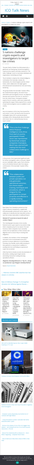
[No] (32, 460)
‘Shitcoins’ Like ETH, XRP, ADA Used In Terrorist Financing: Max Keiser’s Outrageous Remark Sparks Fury (27, 305)
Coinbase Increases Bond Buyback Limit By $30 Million (16, 376)
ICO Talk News (17, 10)
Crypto (8, 22)
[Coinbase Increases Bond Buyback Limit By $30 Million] (17, 351)
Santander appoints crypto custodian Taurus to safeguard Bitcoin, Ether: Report (5, 305)
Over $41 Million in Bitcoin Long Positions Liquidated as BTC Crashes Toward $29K (16, 305)
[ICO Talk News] (3, 16)
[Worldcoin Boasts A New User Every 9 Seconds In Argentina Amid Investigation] (17, 382)
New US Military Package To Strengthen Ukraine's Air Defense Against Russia (15, 283)
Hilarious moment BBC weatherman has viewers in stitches (16, 274)
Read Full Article (11, 266)
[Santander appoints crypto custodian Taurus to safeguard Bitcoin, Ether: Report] (7, 292)
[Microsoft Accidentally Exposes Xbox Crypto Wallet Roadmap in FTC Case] (17, 324)
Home (3, 22)
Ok (17, 462)
